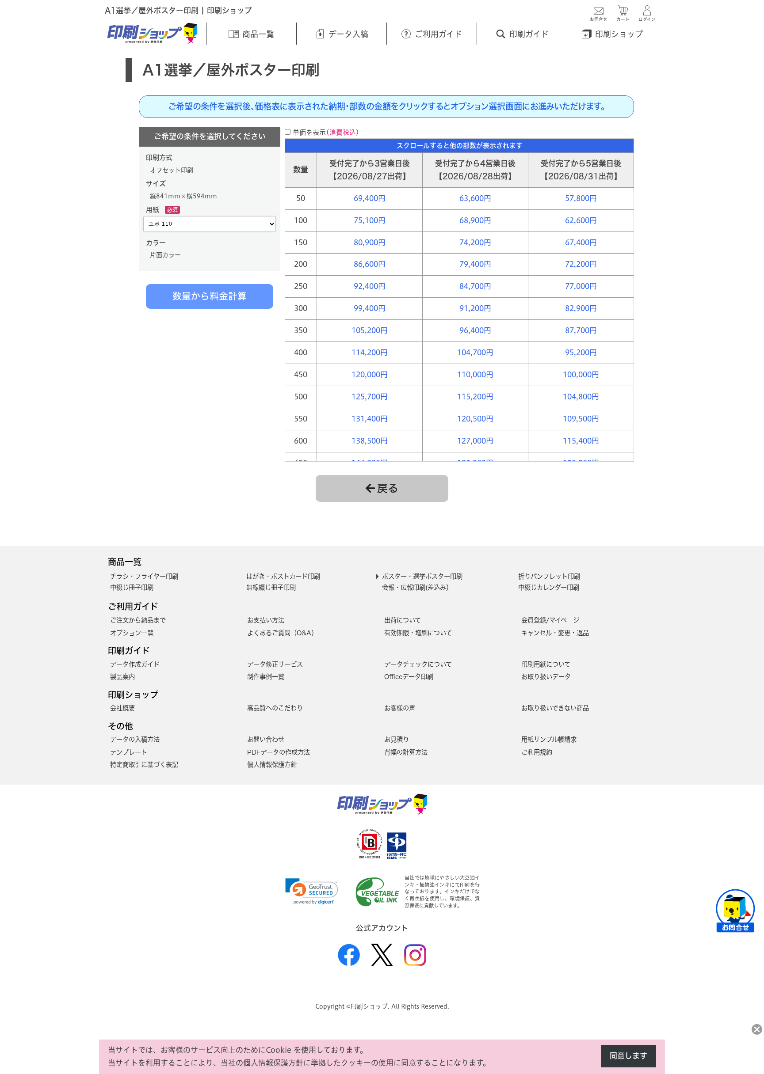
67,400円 (581, 242)
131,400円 (369, 418)
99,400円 (370, 308)
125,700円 (369, 396)
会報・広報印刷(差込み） (417, 587)
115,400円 (581, 440)
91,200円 (475, 308)
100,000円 (581, 374)
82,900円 (581, 308)
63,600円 (475, 198)
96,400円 (475, 330)
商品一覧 (124, 562)
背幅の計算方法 (406, 752)
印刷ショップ (133, 695)
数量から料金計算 (209, 296)
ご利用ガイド (133, 606)
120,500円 (475, 418)
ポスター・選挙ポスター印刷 (422, 576)
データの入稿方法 (135, 739)
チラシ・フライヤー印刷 (144, 576)
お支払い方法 (265, 620)
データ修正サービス (275, 664)
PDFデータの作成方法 (278, 752)
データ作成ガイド (135, 664)
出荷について (402, 620)
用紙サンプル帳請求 (549, 739)
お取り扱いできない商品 (555, 708)
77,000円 (581, 286)
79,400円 (475, 264)
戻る (387, 488)
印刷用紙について (545, 664)
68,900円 (475, 220)
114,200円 (369, 352)
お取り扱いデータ (546, 676)
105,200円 (369, 330)
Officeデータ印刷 (408, 676)
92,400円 (370, 286)
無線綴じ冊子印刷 (271, 587)
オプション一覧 (131, 633)
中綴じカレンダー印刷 (548, 587)
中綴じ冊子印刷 (131, 587)
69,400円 (370, 198)
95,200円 (581, 352)
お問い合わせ (265, 739)
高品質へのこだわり (275, 708)
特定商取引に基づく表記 (144, 764)
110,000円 (475, 374)
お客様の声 (399, 708)
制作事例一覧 (265, 676)
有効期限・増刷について (418, 633)
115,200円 (475, 396)
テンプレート (128, 752)
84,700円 (475, 286)
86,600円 (370, 264)
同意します (628, 1055)
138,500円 (369, 440)
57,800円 (581, 198)
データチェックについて (418, 664)
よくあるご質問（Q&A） (282, 633)
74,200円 (475, 242)
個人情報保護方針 (272, 764)
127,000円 (475, 440)
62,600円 (581, 220)
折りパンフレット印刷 (549, 576)
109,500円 (581, 418)
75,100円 (370, 220)
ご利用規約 (536, 752)
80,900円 (370, 242)
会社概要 (122, 708)
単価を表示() (326, 132)
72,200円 (581, 264)
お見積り (396, 739)
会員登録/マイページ (550, 620)
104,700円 (475, 352)
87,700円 (581, 330)
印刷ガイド (129, 650)
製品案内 (122, 676)
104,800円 (581, 396)
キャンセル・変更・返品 (555, 633)
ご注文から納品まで (138, 620)
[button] (311, 891)
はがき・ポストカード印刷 (283, 576)
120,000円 (369, 374)
